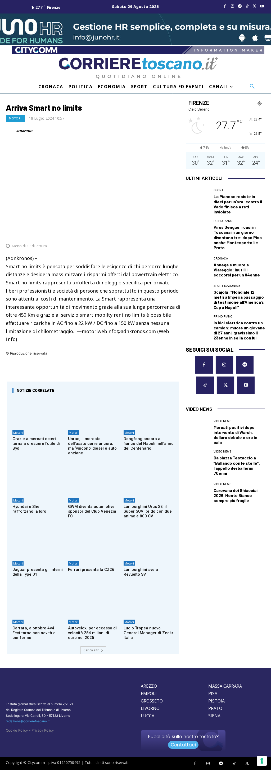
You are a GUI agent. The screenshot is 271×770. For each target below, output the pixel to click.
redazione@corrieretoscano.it (27, 721)
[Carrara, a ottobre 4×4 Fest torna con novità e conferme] (37, 601)
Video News (222, 421)
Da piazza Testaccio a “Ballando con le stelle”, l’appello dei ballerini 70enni (237, 465)
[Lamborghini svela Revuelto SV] (149, 543)
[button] (252, 86)
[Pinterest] (138, 233)
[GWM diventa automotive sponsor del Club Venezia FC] (93, 480)
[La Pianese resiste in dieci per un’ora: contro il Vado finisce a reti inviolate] (198, 201)
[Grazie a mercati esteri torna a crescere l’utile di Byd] (37, 412)
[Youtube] (262, 6)
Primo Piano (223, 221)
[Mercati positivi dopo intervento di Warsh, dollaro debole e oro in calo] (198, 432)
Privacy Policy (42, 730)
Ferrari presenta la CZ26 (91, 569)
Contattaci (183, 745)
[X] (254, 6)
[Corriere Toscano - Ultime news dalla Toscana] (138, 68)
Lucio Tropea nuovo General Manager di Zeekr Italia (148, 633)
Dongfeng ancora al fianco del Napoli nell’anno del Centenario (149, 443)
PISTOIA (216, 701)
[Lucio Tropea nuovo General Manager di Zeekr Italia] (149, 601)
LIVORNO (150, 708)
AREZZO (149, 686)
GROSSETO (152, 701)
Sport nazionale (227, 285)
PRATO (215, 708)
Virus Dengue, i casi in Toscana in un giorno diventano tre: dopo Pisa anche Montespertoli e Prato (238, 237)
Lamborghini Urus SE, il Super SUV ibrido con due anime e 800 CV (148, 511)
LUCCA (147, 716)
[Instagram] (232, 6)
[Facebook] (225, 6)
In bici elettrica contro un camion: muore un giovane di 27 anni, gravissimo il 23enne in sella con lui (239, 330)
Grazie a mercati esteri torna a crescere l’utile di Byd (36, 443)
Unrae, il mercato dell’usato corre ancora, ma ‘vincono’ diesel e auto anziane (92, 445)
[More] (174, 233)
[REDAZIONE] (10, 131)
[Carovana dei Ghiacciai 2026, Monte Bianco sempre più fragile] (198, 493)
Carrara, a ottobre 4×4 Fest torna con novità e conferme (34, 633)
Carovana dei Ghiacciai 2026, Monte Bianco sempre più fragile (236, 495)
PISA (212, 693)
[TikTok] (247, 6)
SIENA (214, 716)
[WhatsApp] (150, 233)
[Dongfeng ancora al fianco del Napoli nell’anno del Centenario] (149, 412)
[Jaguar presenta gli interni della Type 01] (37, 543)
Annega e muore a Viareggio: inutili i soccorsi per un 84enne (237, 269)
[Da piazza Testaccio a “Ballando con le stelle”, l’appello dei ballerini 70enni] (198, 462)
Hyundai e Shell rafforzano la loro (29, 509)
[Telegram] (239, 6)
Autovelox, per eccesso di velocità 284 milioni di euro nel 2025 (92, 633)
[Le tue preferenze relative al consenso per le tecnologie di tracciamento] (262, 761)
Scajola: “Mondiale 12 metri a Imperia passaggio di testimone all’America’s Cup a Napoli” (239, 299)
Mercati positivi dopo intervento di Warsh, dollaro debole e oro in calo (235, 435)
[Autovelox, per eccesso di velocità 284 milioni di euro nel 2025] (93, 601)
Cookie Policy (17, 730)
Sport (218, 190)
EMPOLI (149, 693)
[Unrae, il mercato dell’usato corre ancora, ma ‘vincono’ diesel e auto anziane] (93, 412)
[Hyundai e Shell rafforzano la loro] (37, 480)
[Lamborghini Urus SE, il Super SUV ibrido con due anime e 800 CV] (149, 480)
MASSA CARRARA (225, 686)
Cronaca (221, 258)
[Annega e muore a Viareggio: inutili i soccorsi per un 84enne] (198, 267)
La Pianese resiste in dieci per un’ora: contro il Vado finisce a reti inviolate (238, 204)
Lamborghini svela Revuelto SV (141, 572)
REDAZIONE (24, 131)
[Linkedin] (162, 233)
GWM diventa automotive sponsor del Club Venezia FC (92, 511)
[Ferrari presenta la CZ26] (93, 543)
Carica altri (91, 650)
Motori (15, 118)
